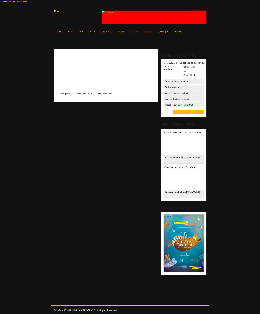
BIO (81, 31)
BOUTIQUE (163, 31)
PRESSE (120, 31)
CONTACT (179, 31)
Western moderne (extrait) (177, 93)
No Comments (105, 93)
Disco (91, 31)
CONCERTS (106, 31)
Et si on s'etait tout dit (174, 87)
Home (59, 31)
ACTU (71, 31)
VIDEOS (148, 31)
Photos (134, 31)
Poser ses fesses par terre (176, 81)
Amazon (198, 112)
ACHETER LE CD (182, 112)
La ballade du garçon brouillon (14, 1)
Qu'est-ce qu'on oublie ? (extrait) (179, 105)
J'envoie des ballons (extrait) (177, 99)
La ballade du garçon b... (192, 62)
